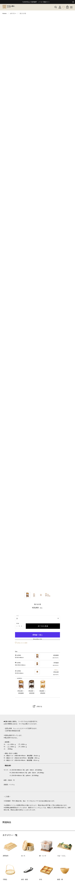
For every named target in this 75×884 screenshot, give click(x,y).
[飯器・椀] (65, 870)
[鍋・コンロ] (46, 846)
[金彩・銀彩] (28, 870)
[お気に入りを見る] (63, 7)
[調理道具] (10, 846)
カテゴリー (13, 13)
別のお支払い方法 (37, 639)
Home (4, 13)
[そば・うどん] (65, 846)
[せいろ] (28, 846)
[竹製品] (10, 870)
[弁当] (46, 870)
